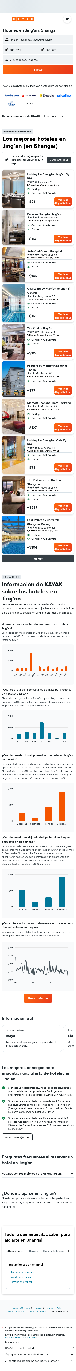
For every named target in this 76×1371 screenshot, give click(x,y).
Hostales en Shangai (21, 1281)
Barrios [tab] (33, 1251)
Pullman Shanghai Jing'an (44, 214)
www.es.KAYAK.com (20, 1308)
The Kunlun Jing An (39, 328)
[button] (6, 19)
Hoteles (38, 1308)
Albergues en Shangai (22, 1271)
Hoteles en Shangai (37, 1311)
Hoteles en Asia (53, 1308)
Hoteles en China (15, 1311)
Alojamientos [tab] (15, 1251)
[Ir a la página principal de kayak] (23, 19)
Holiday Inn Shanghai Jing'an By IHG (48, 176)
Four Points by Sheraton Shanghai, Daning (43, 522)
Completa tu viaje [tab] (54, 1251)
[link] (38, 998)
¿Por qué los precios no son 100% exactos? (32, 1360)
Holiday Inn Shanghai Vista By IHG (47, 442)
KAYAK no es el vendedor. (21, 1348)
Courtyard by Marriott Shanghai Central (48, 290)
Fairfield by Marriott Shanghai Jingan (47, 368)
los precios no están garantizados (21, 1337)
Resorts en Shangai (20, 1276)
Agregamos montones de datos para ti (28, 1354)
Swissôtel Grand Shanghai (44, 251)
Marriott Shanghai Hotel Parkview (49, 403)
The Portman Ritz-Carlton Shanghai (44, 482)
